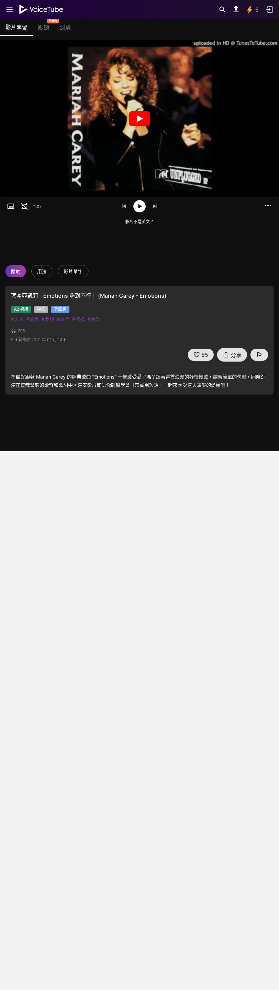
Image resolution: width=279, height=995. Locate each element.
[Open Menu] (9, 9)
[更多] (268, 206)
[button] (11, 206)
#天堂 (17, 319)
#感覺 (32, 319)
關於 (15, 271)
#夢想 (48, 319)
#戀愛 (93, 319)
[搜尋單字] (222, 9)
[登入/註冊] (269, 9)
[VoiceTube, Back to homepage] (41, 9)
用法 (42, 271)
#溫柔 (63, 319)
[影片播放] (139, 118)
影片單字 (73, 271)
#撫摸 (78, 319)
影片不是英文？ (139, 221)
